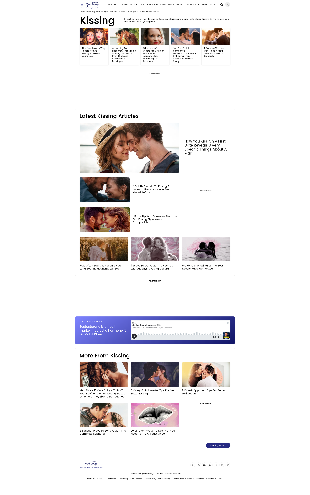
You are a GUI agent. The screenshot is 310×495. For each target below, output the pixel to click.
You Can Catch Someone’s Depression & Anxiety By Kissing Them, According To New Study (184, 55)
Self (135, 4)
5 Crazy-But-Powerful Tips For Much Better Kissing (154, 392)
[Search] (221, 4)
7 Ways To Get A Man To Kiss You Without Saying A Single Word (152, 267)
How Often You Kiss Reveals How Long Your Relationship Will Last (100, 267)
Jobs (220, 478)
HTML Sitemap (136, 478)
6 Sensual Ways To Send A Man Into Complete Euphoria (103, 432)
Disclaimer (199, 478)
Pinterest (227, 464)
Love (110, 4)
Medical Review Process (183, 478)
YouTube (210, 464)
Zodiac (116, 4)
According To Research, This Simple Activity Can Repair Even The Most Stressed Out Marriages (124, 55)
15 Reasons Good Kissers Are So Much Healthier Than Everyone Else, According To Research (153, 55)
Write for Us (211, 478)
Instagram (216, 464)
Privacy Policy (150, 478)
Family (141, 4)
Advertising (123, 478)
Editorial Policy (164, 478)
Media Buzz (111, 478)
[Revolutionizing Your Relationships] (93, 4)
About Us (91, 478)
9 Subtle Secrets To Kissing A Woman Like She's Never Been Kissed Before (152, 189)
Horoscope (126, 4)
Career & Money (193, 4)
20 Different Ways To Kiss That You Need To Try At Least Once (153, 432)
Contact (100, 478)
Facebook (192, 464)
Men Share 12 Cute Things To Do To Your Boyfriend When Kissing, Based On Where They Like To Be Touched (102, 393)
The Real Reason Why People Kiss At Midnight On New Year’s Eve (93, 52)
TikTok (221, 464)
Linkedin (204, 464)
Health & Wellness (176, 4)
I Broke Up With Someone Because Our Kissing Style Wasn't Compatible (155, 219)
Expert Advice (208, 4)
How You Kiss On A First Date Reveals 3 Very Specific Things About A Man (205, 147)
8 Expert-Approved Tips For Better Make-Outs (203, 392)
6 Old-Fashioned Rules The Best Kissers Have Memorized (202, 267)
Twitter (198, 464)
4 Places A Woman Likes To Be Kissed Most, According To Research (214, 52)
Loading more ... (218, 445)
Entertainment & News (156, 4)
